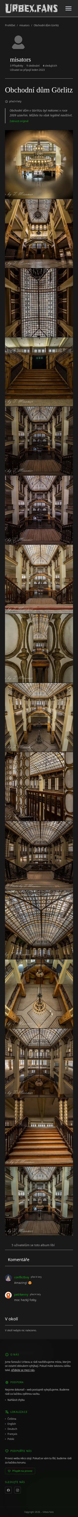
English (11, 1424)
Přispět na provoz (22, 1471)
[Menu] (68, 8)
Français (12, 1434)
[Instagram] (17, 1490)
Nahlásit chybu (16, 1400)
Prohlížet (10, 25)
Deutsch (12, 1429)
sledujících (50, 65)
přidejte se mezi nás (23, 1370)
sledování (33, 65)
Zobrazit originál (19, 121)
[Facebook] (8, 1490)
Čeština (11, 1419)
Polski (10, 1439)
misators (24, 25)
